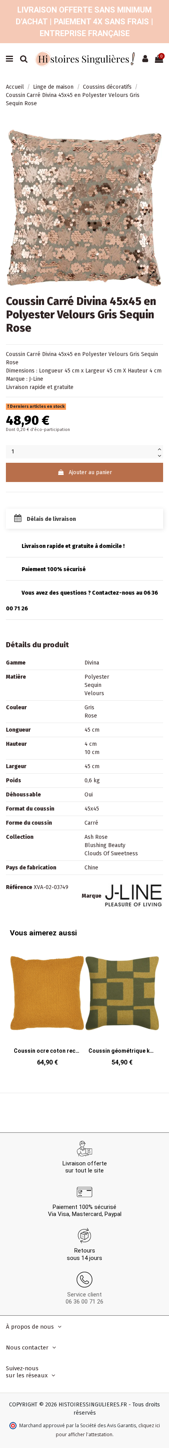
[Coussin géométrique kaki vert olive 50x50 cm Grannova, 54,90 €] (121, 1007)
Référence (19, 887)
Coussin (15, 354)
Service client (84, 1294)
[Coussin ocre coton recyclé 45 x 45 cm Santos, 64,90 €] (47, 1007)
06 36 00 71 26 (84, 1301)
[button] (151, 1000)
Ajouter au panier (90, 472)
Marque (91, 896)
